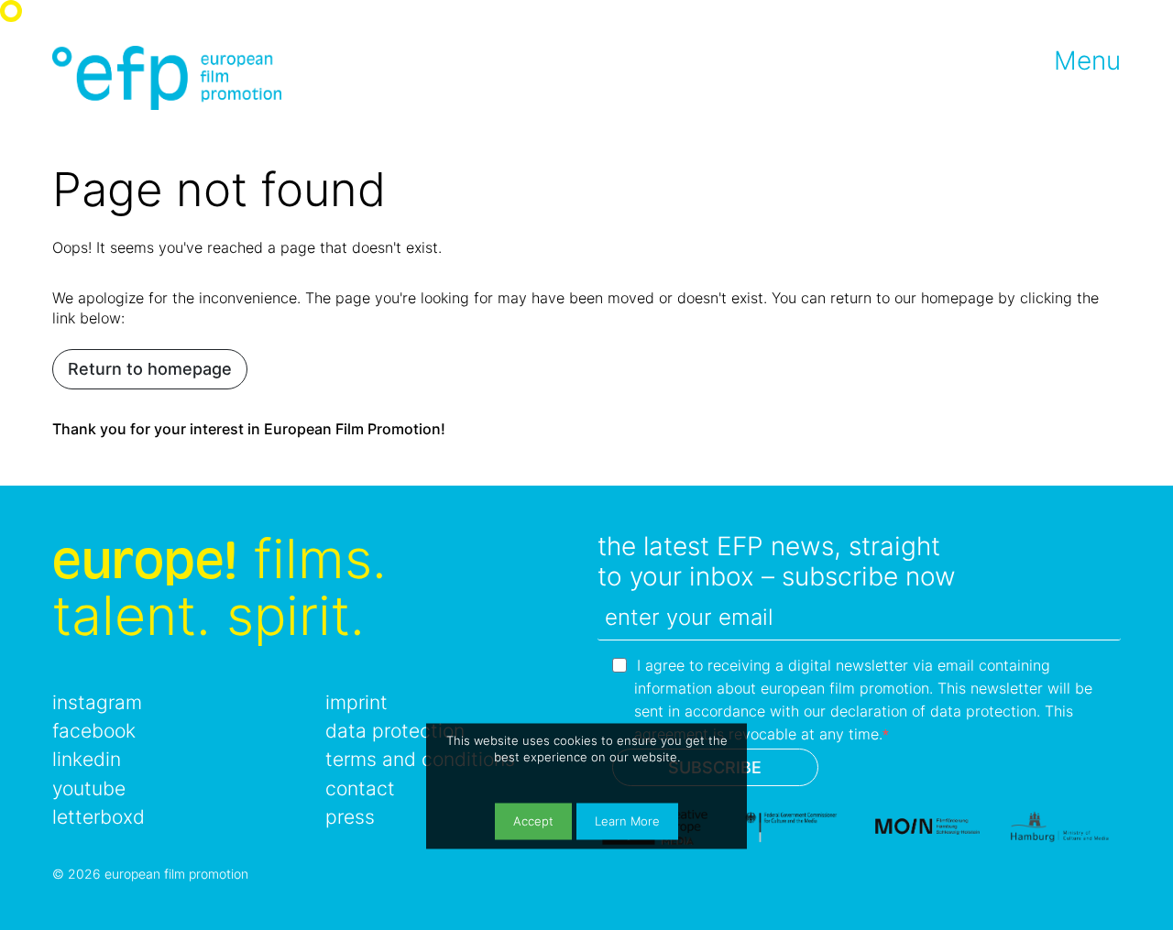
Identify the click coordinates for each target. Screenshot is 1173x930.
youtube (89, 788)
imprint (356, 702)
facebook (94, 730)
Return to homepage (150, 368)
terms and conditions (420, 759)
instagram (97, 702)
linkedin (86, 759)
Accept (533, 821)
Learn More (627, 821)
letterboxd (98, 816)
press (350, 816)
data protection (395, 730)
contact (360, 788)
